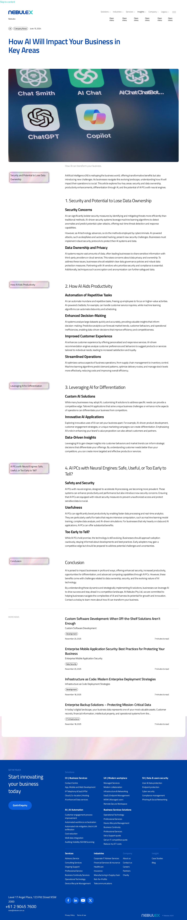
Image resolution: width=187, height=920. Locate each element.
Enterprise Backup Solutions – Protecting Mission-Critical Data (108, 704)
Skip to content (7, 2)
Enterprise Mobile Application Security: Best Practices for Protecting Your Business (115, 651)
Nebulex (11, 18)
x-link (90, 900)
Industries (117, 11)
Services (129, 11)
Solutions (105, 11)
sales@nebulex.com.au (16, 910)
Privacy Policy (70, 915)
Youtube (83, 900)
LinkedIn (75, 900)
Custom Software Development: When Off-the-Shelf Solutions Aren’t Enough (112, 621)
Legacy (164, 11)
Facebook (68, 900)
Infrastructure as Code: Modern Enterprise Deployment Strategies (110, 679)
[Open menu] (109, 12)
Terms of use (81, 915)
